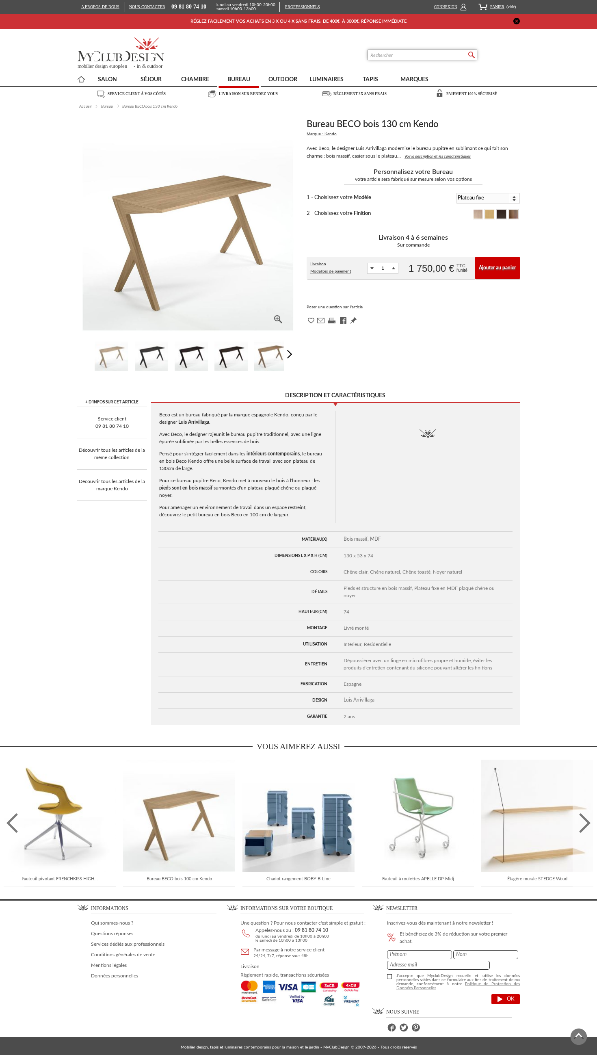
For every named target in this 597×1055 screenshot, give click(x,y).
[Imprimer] (331, 323)
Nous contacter (147, 7)
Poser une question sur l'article (335, 307)
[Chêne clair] (478, 214)
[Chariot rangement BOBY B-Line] (298, 816)
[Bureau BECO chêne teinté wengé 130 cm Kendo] (191, 354)
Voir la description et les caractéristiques (437, 156)
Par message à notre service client (288, 949)
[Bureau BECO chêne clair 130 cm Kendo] (111, 354)
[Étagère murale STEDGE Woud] (537, 816)
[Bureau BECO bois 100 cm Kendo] (179, 816)
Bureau (107, 106)
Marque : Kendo (322, 134)
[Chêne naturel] (489, 214)
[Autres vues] (291, 354)
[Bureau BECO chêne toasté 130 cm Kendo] (231, 354)
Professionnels (302, 6)
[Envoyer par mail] (321, 323)
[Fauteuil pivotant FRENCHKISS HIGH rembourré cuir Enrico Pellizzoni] (60, 816)
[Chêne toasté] (501, 214)
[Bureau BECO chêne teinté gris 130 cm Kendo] (151, 354)
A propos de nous (100, 6)
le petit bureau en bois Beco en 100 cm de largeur (235, 514)
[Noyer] (513, 214)
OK (511, 999)
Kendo (281, 414)
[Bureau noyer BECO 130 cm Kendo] (271, 354)
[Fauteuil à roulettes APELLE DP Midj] (418, 816)
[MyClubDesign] (151, 53)
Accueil (85, 106)
